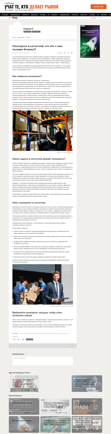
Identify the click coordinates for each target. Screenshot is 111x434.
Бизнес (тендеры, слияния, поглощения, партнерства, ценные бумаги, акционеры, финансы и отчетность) (44, 333)
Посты (14, 37)
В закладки (29, 339)
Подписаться (27, 31)
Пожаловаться (36, 31)
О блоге (28, 37)
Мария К (28, 29)
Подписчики (20, 37)
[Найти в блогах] (99, 18)
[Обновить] (26, 353)
